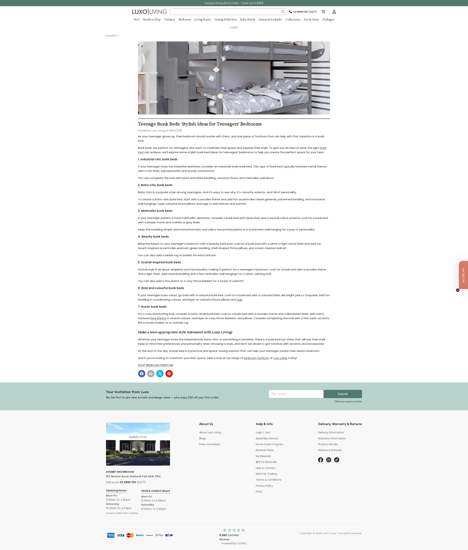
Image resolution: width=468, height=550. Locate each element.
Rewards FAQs (264, 450)
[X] (160, 373)
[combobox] (228, 11)
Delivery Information (331, 432)
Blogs (202, 438)
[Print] (150, 373)
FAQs (259, 491)
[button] (334, 12)
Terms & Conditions (268, 480)
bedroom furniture (256, 358)
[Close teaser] (458, 290)
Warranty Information (332, 438)
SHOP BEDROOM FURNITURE (155, 365)
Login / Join (263, 432)
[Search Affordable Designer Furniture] (283, 12)
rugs (239, 299)
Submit (343, 394)
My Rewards (263, 456)
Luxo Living (280, 358)
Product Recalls (328, 444)
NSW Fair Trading (266, 474)
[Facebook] (141, 373)
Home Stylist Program (269, 444)
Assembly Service (267, 438)
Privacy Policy (264, 486)
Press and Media (209, 444)
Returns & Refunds (330, 450)
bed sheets (158, 318)
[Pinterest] (169, 373)
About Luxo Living (210, 432)
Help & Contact (265, 468)
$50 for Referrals (266, 462)
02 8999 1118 (128, 482)
